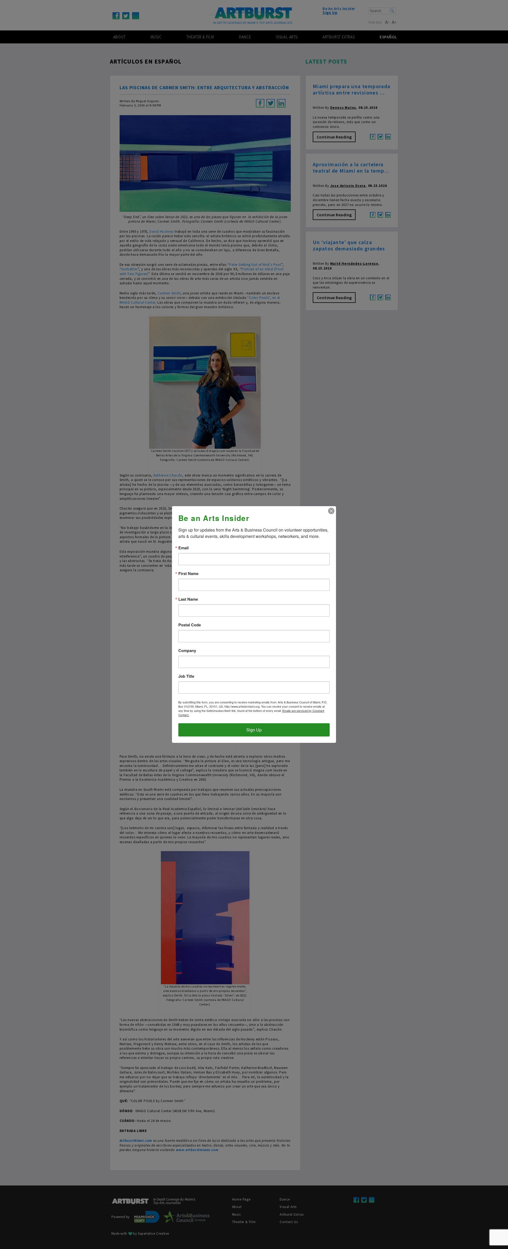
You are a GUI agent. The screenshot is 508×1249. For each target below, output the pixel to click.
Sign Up (254, 730)
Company (187, 651)
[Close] (331, 511)
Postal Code (189, 625)
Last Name (188, 599)
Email (183, 548)
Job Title (186, 676)
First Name (188, 574)
